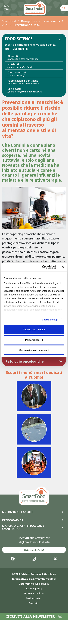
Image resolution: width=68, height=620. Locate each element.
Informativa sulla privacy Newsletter (34, 578)
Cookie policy (34, 588)
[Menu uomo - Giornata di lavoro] (34, 396)
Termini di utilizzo (34, 593)
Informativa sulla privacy (34, 583)
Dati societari (34, 598)
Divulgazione (29, 21)
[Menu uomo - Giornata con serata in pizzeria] (34, 462)
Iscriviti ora (34, 550)
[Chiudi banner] (63, 267)
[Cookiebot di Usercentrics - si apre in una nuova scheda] (42, 267)
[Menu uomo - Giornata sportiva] (34, 429)
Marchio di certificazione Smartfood (23, 527)
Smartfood (9, 21)
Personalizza (32, 339)
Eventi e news (51, 21)
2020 (5, 25)
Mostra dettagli (49, 319)
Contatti (34, 603)
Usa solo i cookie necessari (34, 350)
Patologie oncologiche (25, 361)
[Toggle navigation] (6, 8)
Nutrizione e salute (17, 512)
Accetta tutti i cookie (34, 329)
